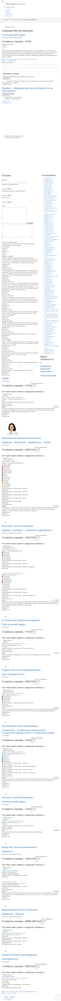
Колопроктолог (10, 958)
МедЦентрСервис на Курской (9, 461)
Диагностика (9, 14)
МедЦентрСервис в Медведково (10, 870)
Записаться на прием (8, 94)
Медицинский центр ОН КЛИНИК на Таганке (13, 643)
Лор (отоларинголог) (13, 674)
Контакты (8, 16)
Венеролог (20, 442)
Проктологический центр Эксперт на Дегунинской (15, 978)
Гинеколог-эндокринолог (39, 530)
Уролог (47, 442)
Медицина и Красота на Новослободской (12, 573)
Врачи (7, 11)
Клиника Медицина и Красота (9, 549)
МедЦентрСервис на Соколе (9, 881)
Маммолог (8, 913)
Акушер (6, 530)
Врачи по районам (10, 998)
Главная (8, 9)
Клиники (8, 12)
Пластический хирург (14, 624)
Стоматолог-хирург (43, 732)
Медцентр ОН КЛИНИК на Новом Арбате (12, 397)
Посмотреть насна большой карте (6, 101)
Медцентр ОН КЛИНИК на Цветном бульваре (13, 933)
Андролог (7, 442)
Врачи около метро (10, 996)
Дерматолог (35, 442)
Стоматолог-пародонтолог (17, 732)
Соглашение (8, 999)
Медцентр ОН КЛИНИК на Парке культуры (13, 693)
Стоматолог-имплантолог (31, 730)
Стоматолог (9, 730)
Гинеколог (18, 530)
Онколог (20, 913)
